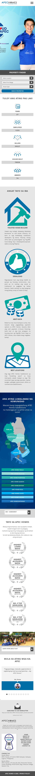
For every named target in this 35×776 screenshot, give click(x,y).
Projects (26, 738)
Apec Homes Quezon (17, 482)
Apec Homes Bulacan (17, 474)
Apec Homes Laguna (17, 497)
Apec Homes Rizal (17, 489)
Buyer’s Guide (26, 741)
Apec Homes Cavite (17, 493)
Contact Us (26, 746)
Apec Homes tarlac (17, 470)
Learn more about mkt (10, 649)
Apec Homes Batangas (17, 501)
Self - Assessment (11, 512)
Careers (26, 744)
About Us (26, 736)
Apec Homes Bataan (17, 486)
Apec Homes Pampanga (17, 478)
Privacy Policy (25, 773)
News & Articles (26, 739)
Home (26, 734)
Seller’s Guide (26, 743)
